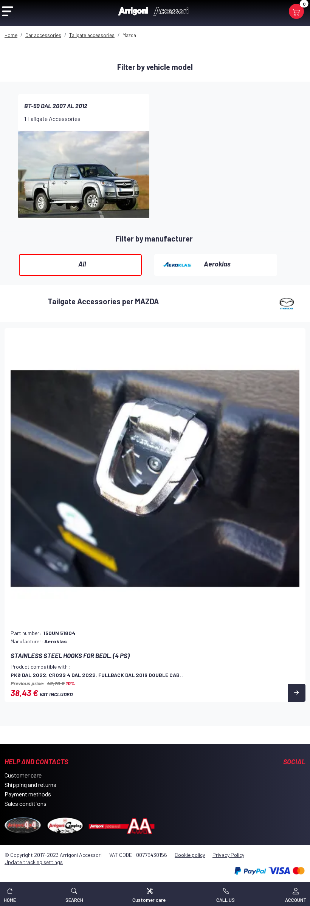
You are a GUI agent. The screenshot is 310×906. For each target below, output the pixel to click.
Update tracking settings (34, 862)
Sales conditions (25, 803)
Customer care (23, 775)
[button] (74, 894)
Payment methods (28, 794)
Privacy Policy (228, 855)
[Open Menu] (7, 11)
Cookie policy (190, 855)
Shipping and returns (30, 784)
